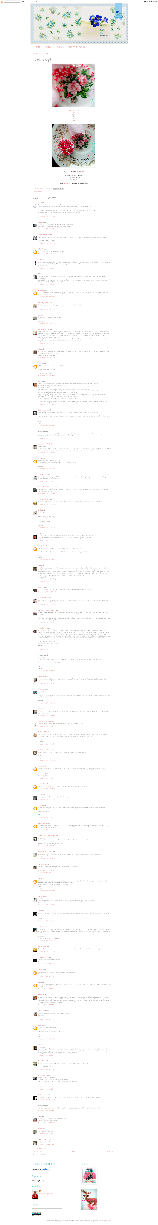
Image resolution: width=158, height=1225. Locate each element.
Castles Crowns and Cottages (46, 836)
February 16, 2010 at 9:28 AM (46, 404)
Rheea (40, 911)
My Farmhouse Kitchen (45, 750)
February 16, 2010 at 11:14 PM (46, 952)
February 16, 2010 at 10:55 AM (46, 528)
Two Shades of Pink (43, 329)
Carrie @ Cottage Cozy (44, 721)
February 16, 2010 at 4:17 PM (46, 744)
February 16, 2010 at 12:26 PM (47, 581)
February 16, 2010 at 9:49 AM (46, 453)
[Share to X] (59, 189)
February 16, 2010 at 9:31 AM (46, 426)
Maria (40, 203)
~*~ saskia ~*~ (42, 628)
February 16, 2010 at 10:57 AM (46, 540)
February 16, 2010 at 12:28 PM (47, 592)
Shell (39, 1116)
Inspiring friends (76, 46)
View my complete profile (46, 1194)
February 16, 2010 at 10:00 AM (46, 481)
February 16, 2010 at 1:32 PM (46, 671)
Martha (40, 1129)
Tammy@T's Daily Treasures (46, 487)
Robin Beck (41, 689)
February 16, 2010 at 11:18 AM (46, 560)
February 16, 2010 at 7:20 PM (46, 817)
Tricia (39, 274)
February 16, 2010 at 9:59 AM (46, 469)
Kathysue (41, 995)
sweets (40, 191)
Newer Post (37, 1152)
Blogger (109, 1221)
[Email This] (54, 189)
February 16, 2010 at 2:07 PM (46, 716)
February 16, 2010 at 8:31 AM (46, 284)
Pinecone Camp (42, 475)
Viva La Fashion (42, 823)
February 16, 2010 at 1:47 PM (46, 683)
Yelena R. (40, 249)
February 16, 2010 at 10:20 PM (46, 921)
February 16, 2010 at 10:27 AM (46, 504)
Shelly (40, 566)
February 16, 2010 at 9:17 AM (46, 343)
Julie (39, 982)
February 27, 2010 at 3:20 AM (46, 1144)
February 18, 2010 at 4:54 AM (46, 1134)
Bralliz (40, 510)
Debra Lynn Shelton (44, 235)
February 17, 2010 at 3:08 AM (46, 964)
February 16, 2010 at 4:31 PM (46, 760)
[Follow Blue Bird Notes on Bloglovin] (41, 1170)
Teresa (40, 381)
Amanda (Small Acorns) (45, 852)
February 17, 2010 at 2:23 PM (46, 1055)
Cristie (40, 795)
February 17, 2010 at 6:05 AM (46, 989)
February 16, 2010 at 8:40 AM (46, 297)
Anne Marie (41, 1061)
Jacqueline (41, 927)
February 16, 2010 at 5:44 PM (46, 789)
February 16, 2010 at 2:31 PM (46, 726)
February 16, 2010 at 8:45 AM (46, 309)
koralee (43, 1191)
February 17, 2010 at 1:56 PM (46, 1039)
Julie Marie (41, 677)
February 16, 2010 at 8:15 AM (46, 254)
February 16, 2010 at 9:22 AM (46, 358)
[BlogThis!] (56, 189)
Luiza (39, 1025)
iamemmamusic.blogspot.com (46, 870)
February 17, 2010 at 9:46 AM (46, 1019)
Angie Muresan (42, 1095)
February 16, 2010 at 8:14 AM (46, 243)
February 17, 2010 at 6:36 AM (46, 1005)
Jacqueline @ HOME (44, 444)
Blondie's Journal (43, 410)
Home (37, 46)
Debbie (40, 879)
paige (39, 534)
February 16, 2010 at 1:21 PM (46, 623)
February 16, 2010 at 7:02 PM (46, 800)
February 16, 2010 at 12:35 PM (47, 605)
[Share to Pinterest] (63, 189)
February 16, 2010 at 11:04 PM (46, 941)
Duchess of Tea (42, 732)
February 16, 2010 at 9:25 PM (46, 891)
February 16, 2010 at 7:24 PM (46, 830)
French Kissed (42, 947)
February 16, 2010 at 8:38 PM (46, 873)
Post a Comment (41, 1148)
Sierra (40, 709)
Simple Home (42, 1011)
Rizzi (39, 349)
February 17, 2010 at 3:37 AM (46, 976)
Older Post (110, 1152)
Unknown (41, 290)
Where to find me (54, 46)
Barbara (40, 222)
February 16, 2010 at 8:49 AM (46, 324)
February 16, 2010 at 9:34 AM (46, 438)
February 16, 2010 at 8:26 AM (46, 268)
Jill (39, 315)
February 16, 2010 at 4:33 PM (46, 778)
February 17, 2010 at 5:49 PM (46, 1111)
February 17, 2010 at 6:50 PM (46, 1123)
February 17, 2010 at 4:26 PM (46, 1089)
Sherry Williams (43, 1140)
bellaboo (40, 458)
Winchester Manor (43, 546)
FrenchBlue (41, 896)
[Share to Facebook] (61, 189)
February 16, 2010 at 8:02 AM (46, 229)
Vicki (39, 1045)
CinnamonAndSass (43, 499)
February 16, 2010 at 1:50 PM (46, 703)
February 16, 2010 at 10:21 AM (46, 494)
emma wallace (42, 864)
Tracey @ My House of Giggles (46, 610)
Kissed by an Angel (43, 303)
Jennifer (40, 587)
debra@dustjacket (43, 957)
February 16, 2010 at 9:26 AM (46, 376)
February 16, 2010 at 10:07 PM (46, 905)
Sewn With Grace (43, 598)
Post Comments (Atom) (48, 1155)
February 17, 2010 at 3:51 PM (46, 1070)
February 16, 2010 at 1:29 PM (46, 649)
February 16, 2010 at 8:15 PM (46, 859)
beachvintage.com (43, 784)
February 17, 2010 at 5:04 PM (46, 1100)
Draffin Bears (42, 1075)
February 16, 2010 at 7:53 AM (46, 217)
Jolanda (40, 260)
